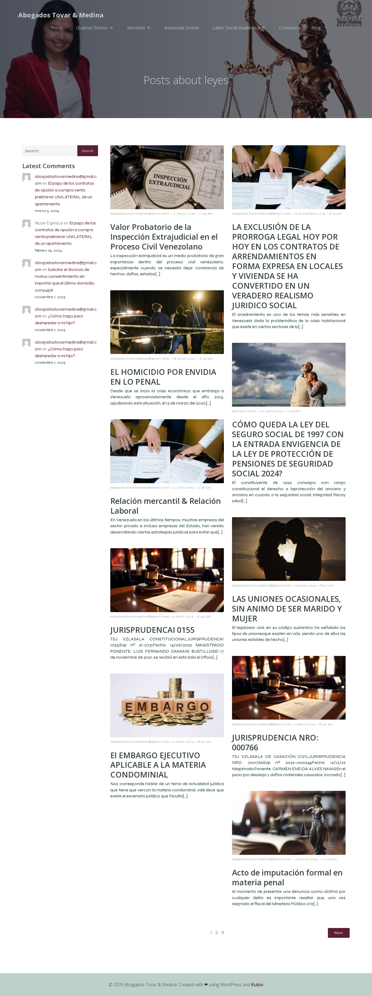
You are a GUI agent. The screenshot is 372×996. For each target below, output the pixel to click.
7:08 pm (294, 411)
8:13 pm (336, 213)
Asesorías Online (181, 28)
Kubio (257, 985)
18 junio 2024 (184, 358)
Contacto (288, 28)
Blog (316, 28)
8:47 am (327, 585)
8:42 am (204, 742)
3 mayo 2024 (306, 585)
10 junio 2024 (271, 411)
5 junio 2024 (184, 487)
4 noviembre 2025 (310, 213)
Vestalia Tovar (244, 411)
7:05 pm (206, 213)
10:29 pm (329, 859)
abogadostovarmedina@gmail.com (139, 213)
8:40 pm (326, 724)
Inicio (56, 28)
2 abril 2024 (183, 742)
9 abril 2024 (183, 616)
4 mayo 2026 (184, 213)
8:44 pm (204, 616)
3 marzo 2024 (306, 859)
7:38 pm (205, 487)
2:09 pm (206, 358)
